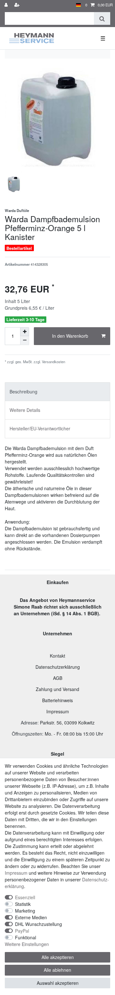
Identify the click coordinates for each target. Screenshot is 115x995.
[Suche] (102, 18)
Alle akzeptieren (58, 957)
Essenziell (25, 897)
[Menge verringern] (24, 340)
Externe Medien (31, 917)
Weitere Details (25, 410)
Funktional (25, 937)
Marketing (25, 910)
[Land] (78, 5)
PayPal (22, 931)
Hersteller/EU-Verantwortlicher (40, 428)
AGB (57, 678)
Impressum (57, 711)
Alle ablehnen (57, 970)
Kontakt (57, 656)
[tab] (57, 391)
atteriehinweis (59, 700)
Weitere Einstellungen (27, 944)
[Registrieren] (17, 5)
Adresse (29, 722)
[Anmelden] (6, 5)
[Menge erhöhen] (24, 331)
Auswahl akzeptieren (58, 983)
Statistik (23, 904)
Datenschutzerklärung (57, 667)
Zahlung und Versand (57, 689)
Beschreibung (23, 391)
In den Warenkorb (70, 336)
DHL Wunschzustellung (38, 924)
